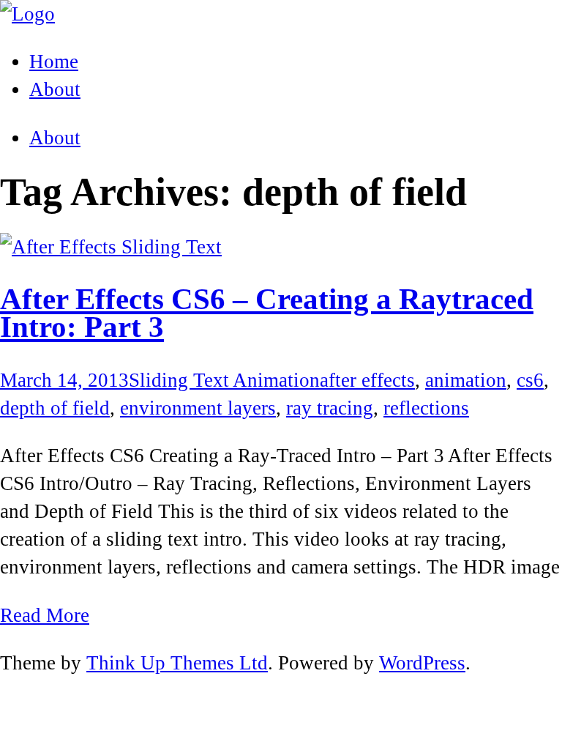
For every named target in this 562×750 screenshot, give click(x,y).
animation (465, 380)
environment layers (198, 408)
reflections (426, 408)
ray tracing (329, 408)
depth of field (55, 408)
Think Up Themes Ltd (177, 663)
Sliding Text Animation (224, 380)
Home (53, 62)
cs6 (530, 380)
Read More (44, 615)
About (54, 138)
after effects (367, 380)
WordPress (422, 663)
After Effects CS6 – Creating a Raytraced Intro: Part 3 (266, 313)
